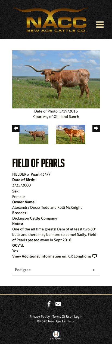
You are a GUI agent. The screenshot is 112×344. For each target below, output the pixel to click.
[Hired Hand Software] (56, 337)
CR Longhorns (80, 256)
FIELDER (19, 174)
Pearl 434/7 (41, 174)
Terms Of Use (61, 316)
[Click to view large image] (56, 78)
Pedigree (23, 269)
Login (78, 316)
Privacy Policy (40, 316)
